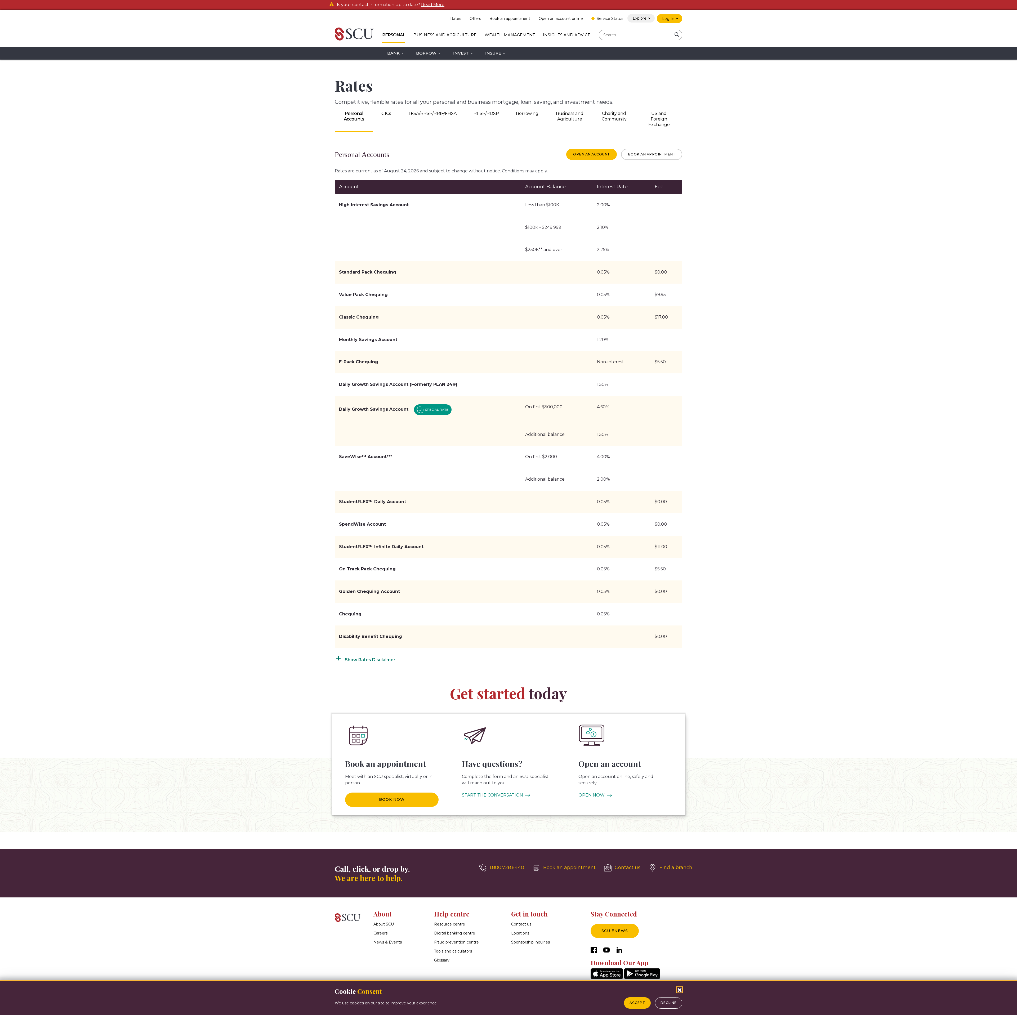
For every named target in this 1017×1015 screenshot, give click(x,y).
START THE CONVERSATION (492, 795)
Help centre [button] (451, 914)
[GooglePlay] (642, 977)
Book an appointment (652, 154)
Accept (637, 1003)
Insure (493, 53)
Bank (393, 53)
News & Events (387, 942)
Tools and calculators (453, 951)
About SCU (383, 924)
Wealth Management (510, 34)
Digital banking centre (454, 933)
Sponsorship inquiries (530, 942)
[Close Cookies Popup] (679, 989)
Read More (432, 4)
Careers (380, 933)
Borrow (426, 53)
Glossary (441, 960)
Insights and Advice (566, 34)
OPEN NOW (591, 795)
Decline (669, 1003)
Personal (393, 34)
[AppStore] (607, 977)
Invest (461, 53)
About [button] (382, 914)
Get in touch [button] (529, 914)
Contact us (521, 924)
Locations (520, 933)
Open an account (591, 154)
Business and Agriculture (444, 34)
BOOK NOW (392, 799)
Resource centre (449, 924)
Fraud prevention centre (456, 942)
